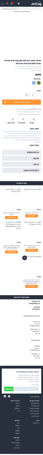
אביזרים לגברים (30, 9)
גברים (35, 9)
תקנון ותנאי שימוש (15, 443)
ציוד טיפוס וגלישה (35, 406)
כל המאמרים (36, 423)
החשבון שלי (17, 408)
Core (18, 423)
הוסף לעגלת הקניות (22, 102)
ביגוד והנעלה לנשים (34, 411)
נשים (24, 112)
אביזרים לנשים (36, 112)
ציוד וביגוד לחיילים (35, 416)
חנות (18, 411)
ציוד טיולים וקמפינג (35, 403)
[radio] (39, 82)
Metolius (17, 425)
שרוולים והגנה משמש (21, 9)
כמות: (39, 91)
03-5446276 (33, 350)
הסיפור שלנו (17, 448)
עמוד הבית (39, 9)
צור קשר (18, 406)
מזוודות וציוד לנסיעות (34, 408)
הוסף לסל (31, 216)
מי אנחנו (18, 403)
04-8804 (32, 326)
